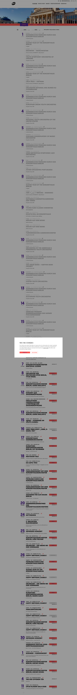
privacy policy (46, 348)
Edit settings (34, 352)
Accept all (25, 352)
